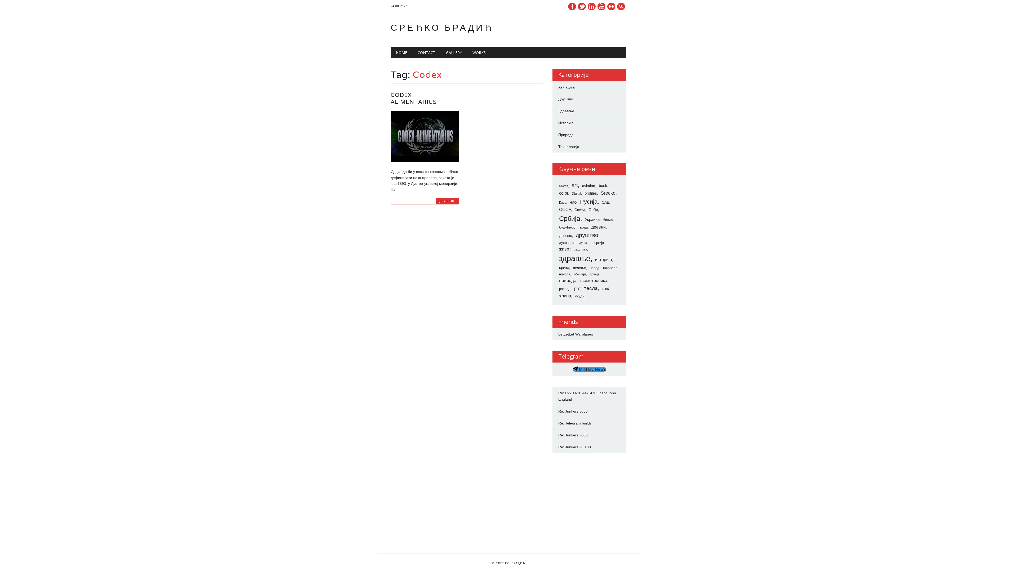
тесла (591, 288)
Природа (566, 135)
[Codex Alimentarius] (425, 160)
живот (564, 249)
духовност (567, 243)
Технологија (568, 147)
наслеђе (610, 268)
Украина (592, 219)
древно (565, 236)
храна (565, 295)
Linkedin (592, 6)
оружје (595, 274)
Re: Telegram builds (575, 423)
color (563, 193)
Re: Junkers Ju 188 (574, 447)
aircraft (563, 185)
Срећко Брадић (442, 27)
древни (598, 227)
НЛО (573, 202)
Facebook (572, 6)
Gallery (454, 52)
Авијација (566, 87)
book (603, 186)
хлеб (605, 289)
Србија (569, 218)
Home (401, 52)
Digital (576, 193)
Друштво (447, 201)
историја (603, 259)
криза (564, 268)
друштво (587, 235)
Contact (426, 52)
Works (479, 52)
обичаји (580, 274)
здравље (574, 258)
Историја (566, 123)
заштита (580, 249)
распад (564, 289)
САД (605, 202)
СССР (565, 209)
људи (580, 296)
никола (564, 274)
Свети (579, 210)
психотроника (593, 280)
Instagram (611, 6)
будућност (567, 227)
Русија (588, 201)
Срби (593, 210)
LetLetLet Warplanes (575, 334)
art (575, 185)
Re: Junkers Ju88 (573, 411)
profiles (591, 193)
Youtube (601, 6)
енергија (597, 243)
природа (567, 280)
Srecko (608, 193)
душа (583, 243)
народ (594, 268)
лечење (579, 268)
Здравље (566, 111)
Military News (592, 369)
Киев (562, 202)
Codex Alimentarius (414, 98)
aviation (588, 186)
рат (577, 288)
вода (584, 227)
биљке (608, 220)
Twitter (582, 6)
